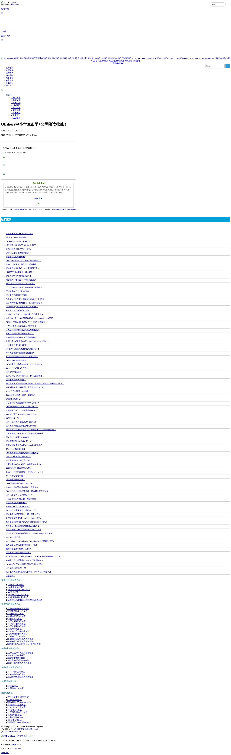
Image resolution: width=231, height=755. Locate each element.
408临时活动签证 (14, 720)
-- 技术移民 (15, 103)
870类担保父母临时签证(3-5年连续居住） (24, 644)
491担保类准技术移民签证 (19, 590)
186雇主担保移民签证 (16, 674)
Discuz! (14, 744)
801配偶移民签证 (14, 619)
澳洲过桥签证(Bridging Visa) (19, 702)
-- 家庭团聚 (15, 108)
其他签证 (9, 83)
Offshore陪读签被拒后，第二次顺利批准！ (26, 210)
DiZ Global (10, 736)
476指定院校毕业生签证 (18, 597)
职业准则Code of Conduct (27, 729)
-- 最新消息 (15, 98)
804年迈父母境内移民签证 (18, 631)
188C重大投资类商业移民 (18, 660)
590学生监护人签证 (15, 688)
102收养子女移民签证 (16, 624)
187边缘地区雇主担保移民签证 (20, 677)
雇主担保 (9, 80)
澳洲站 (117, 63)
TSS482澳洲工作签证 (16, 672)
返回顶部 (5, 753)
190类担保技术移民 (16, 587)
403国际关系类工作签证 (17, 712)
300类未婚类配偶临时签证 (18, 609)
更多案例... (10, 576)
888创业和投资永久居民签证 (19, 663)
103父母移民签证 (14, 629)
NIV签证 (9, 75)
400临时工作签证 (14, 710)
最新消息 (9, 68)
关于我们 (9, 85)
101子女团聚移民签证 (16, 621)
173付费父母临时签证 (16, 636)
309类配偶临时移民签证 (17, 611)
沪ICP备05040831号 (25, 736)
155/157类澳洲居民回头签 (18, 697)
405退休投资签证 (14, 715)
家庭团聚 (9, 78)
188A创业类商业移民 (16, 655)
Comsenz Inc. (17, 748)
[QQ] (3, 736)
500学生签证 (12, 686)
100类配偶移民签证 (15, 614)
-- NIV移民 (15, 105)
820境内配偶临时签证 (16, 616)
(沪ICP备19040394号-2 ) (11, 731)
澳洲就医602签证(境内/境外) (19, 722)
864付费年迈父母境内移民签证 (20, 639)
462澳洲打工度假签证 (16, 705)
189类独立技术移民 (16, 585)
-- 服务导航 (15, 115)
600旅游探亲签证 (14, 700)
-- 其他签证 (15, 113)
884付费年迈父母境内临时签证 (20, 641)
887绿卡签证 (13, 592)
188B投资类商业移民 (16, 658)
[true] (227, 66)
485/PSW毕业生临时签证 (18, 595)
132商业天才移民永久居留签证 (20, 653)
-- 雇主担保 (15, 110)
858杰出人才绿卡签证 (16, 707)
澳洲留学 (9, 70)
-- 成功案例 (15, 118)
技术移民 (9, 73)
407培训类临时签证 (15, 717)
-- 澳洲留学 (15, 100)
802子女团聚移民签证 (16, 626)
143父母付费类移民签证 (17, 634)
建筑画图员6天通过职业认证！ (65, 210)
